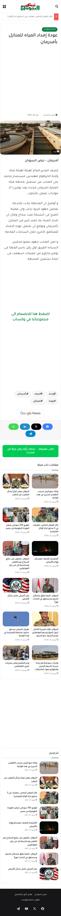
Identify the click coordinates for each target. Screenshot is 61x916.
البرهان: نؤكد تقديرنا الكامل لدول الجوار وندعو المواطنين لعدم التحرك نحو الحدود (45, 632)
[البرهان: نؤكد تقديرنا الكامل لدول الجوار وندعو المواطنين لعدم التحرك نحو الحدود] (45, 619)
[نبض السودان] (30, 6)
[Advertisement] (30, 79)
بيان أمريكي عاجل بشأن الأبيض (22, 869)
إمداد (51, 394)
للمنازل (37, 401)
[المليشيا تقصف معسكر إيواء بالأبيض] (45, 548)
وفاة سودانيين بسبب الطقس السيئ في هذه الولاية (47, 494)
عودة (51, 401)
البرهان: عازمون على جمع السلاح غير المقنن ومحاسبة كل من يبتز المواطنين (20, 841)
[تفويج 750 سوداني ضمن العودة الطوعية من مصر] (16, 514)
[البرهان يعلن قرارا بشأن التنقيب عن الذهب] (16, 481)
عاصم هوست (27, 900)
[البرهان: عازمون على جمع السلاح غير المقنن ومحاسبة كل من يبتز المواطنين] (16, 548)
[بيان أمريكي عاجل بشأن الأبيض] (16, 585)
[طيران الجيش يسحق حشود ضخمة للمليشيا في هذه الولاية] (16, 619)
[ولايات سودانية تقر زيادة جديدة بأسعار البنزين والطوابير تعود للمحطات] (45, 652)
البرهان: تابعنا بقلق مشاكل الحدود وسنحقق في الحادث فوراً (45, 599)
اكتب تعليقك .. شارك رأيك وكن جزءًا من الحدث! (30, 451)
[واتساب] (13, 426)
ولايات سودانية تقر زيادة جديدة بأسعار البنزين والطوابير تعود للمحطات (46, 666)
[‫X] (36, 426)
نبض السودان (49, 115)
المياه (38, 394)
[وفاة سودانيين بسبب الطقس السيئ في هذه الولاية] (45, 481)
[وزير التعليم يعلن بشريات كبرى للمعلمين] (16, 652)
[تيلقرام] (30, 434)
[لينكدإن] (25, 426)
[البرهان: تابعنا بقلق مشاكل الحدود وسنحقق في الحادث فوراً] (45, 585)
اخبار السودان (50, 29)
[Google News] (30, 413)
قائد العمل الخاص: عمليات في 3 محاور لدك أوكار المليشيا (26, 17)
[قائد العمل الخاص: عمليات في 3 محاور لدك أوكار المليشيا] (45, 514)
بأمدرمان (22, 394)
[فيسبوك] (48, 426)
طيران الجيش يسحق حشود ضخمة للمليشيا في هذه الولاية (16, 632)
